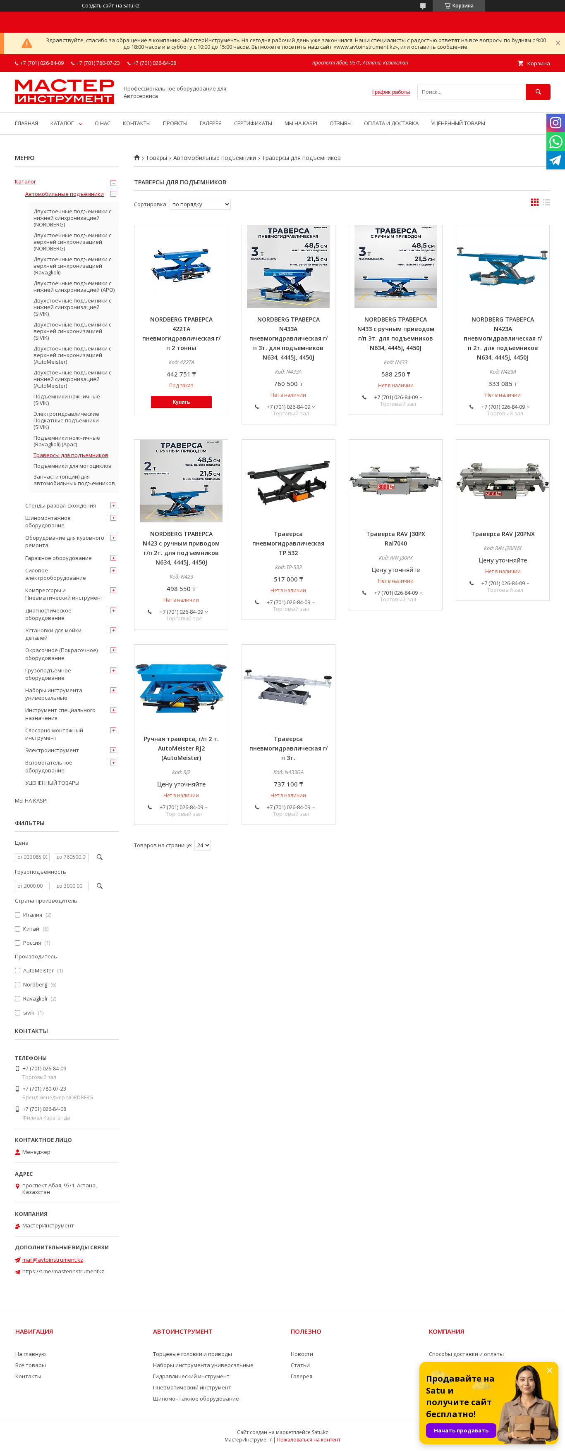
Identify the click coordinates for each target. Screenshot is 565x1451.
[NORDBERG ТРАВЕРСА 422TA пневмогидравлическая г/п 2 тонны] (180, 266)
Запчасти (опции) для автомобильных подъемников (74, 480)
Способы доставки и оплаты (466, 1354)
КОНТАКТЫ (137, 123)
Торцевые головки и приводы (192, 1354)
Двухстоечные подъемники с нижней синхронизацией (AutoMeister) (72, 379)
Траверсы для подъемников (71, 455)
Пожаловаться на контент (308, 1439)
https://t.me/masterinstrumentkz (63, 1271)
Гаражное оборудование (58, 558)
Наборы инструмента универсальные (53, 693)
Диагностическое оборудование (48, 614)
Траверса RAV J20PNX (503, 534)
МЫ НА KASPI (301, 123)
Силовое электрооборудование (55, 574)
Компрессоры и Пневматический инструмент (64, 593)
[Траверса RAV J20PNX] (502, 481)
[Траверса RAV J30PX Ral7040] (395, 481)
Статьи (300, 1365)
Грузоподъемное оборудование (48, 674)
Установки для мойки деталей (53, 634)
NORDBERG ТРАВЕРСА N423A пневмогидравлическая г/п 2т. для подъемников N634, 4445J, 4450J (503, 338)
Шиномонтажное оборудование (48, 521)
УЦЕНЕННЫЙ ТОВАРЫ (458, 123)
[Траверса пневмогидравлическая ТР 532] (288, 481)
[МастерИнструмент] (64, 101)
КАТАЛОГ (62, 123)
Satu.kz (320, 1432)
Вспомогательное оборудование (48, 766)
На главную (30, 1354)
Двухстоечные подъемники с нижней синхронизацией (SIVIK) (72, 307)
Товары (156, 158)
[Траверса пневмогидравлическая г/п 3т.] (288, 686)
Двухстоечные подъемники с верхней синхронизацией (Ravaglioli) (72, 265)
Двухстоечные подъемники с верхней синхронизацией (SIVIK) (72, 331)
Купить (181, 402)
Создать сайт (98, 6)
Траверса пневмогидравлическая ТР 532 (288, 543)
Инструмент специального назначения (60, 713)
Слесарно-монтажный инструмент (54, 734)
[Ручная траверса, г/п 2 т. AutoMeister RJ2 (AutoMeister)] (180, 686)
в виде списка (546, 204)
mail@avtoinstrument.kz (52, 1259)
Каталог (25, 181)
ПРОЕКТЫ (175, 123)
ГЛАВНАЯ (26, 123)
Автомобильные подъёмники (214, 158)
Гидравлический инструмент (191, 1376)
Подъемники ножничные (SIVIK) (67, 400)
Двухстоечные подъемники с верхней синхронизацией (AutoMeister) (72, 355)
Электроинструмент (52, 750)
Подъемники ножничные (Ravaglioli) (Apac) (67, 441)
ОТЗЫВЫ (341, 123)
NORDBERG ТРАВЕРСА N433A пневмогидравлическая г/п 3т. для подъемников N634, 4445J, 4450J (288, 338)
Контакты (28, 1376)
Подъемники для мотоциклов (73, 465)
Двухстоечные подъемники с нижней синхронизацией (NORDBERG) (72, 217)
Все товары (30, 1365)
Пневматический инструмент (192, 1387)
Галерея (301, 1376)
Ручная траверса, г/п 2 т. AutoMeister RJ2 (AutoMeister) (181, 748)
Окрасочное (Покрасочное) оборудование (61, 653)
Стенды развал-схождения (60, 505)
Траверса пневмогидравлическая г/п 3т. (288, 748)
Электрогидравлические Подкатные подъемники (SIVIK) (66, 420)
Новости (302, 1354)
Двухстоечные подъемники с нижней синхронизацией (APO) (74, 286)
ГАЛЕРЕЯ (211, 123)
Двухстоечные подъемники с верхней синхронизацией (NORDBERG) (72, 241)
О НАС (102, 123)
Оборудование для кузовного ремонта (64, 541)
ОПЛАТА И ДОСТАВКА (391, 123)
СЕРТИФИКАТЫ (253, 123)
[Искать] (538, 92)
